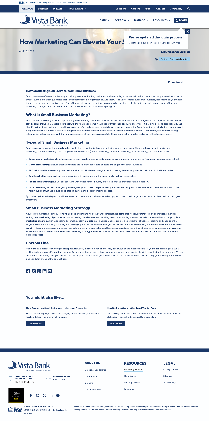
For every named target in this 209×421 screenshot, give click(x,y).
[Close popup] (187, 31)
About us (92, 362)
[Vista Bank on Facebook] (31, 395)
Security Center (132, 383)
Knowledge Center (175, 51)
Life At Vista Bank (93, 390)
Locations (129, 389)
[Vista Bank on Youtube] (58, 395)
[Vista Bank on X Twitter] (44, 395)
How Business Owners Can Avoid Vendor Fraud (132, 308)
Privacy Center (170, 369)
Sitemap (167, 376)
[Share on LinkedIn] (44, 271)
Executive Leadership (95, 370)
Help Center (130, 376)
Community (91, 376)
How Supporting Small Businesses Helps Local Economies (56, 308)
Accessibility (169, 383)
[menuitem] (27, 8)
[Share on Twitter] (33, 271)
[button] (188, 9)
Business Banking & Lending (174, 59)
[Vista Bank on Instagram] (38, 395)
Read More (35, 324)
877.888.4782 (24, 382)
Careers (89, 383)
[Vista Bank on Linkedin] (51, 395)
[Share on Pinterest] (39, 271)
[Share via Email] (50, 271)
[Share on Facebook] (28, 271)
